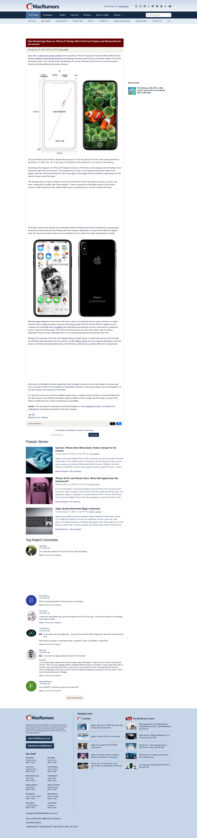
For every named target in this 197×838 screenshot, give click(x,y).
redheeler (43, 546)
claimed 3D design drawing (50, 56)
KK (33, 415)
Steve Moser (30, 803)
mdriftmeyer (44, 628)
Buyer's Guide (102, 15)
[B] (31, 605)
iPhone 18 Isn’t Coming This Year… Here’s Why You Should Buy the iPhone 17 (106, 766)
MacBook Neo (141, 21)
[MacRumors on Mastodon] (152, 6)
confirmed (32, 409)
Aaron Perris (52, 803)
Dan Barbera (30, 794)
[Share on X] (112, 423)
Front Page (33, 15)
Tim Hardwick (94, 454)
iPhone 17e (157, 21)
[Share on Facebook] (118, 423)
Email (27, 762)
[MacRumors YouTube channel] (157, 6)
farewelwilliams (45, 682)
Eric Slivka (64, 50)
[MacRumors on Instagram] (140, 6)
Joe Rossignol (93, 484)
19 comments (75, 502)
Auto (66, 826)
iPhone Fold (77, 21)
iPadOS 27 (103, 21)
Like (52, 555)
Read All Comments (74, 698)
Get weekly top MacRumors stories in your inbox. (74, 430)
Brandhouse (44, 596)
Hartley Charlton (95, 512)
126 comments (75, 529)
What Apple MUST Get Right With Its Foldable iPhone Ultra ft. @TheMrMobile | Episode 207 (155, 726)
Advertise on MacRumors (40, 746)
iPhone (45, 417)
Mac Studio (45, 21)
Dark (75, 826)
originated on (93, 406)
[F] (31, 691)
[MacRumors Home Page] (42, 6)
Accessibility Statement (33, 822)
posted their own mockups (68, 384)
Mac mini (32, 21)
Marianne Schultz (54, 785)
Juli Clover (29, 767)
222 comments (35, 424)
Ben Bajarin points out (81, 341)
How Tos (74, 15)
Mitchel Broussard (32, 776)
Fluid (55, 826)
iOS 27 (91, 21)
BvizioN (42, 650)
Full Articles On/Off (45, 826)
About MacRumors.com (39, 738)
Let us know (123, 6)
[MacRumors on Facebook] (144, 6)
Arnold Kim (30, 758)
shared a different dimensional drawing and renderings (51, 58)
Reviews (87, 15)
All (169, 21)
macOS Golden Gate (122, 21)
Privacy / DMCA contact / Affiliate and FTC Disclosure (43, 818)
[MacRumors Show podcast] (136, 6)
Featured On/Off (32, 826)
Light (71, 826)
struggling (58, 327)
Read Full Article (61, 471)
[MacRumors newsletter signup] (170, 6)
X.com (33, 762)
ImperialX (43, 611)
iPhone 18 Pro (61, 21)
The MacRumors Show (143, 718)
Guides (62, 15)
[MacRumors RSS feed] (165, 6)
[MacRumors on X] (149, 6)
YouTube (86, 718)
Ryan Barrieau (52, 794)
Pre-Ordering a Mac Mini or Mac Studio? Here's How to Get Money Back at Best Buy (151, 90)
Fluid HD (61, 826)
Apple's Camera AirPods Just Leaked (105, 736)
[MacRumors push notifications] (161, 6)
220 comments (75, 471)
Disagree (58, 555)
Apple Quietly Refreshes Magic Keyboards (77, 508)
